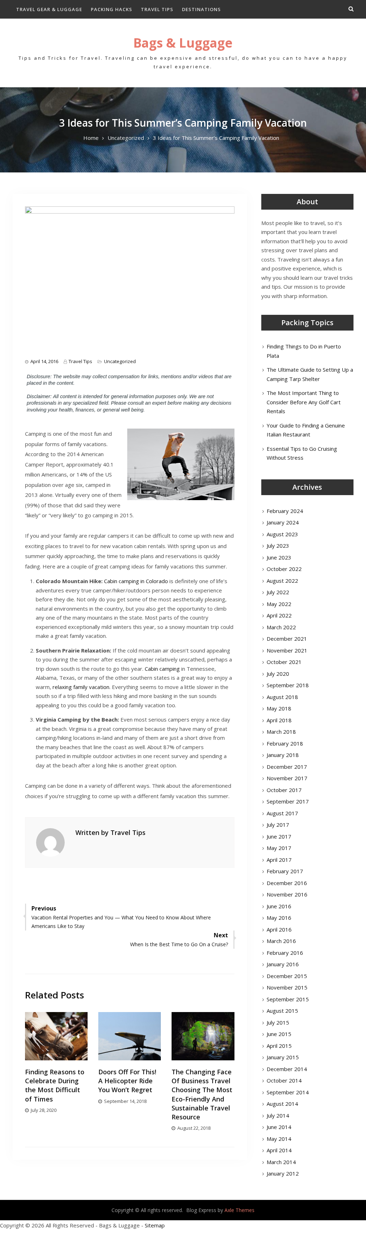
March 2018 (281, 731)
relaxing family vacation (81, 686)
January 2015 (283, 1057)
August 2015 (282, 1010)
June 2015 (279, 1033)
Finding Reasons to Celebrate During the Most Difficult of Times (54, 1085)
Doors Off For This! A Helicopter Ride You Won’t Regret (127, 1081)
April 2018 (279, 720)
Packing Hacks (111, 9)
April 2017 (279, 859)
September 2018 (288, 685)
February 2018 (285, 743)
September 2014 (288, 1092)
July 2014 (278, 1115)
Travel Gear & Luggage (49, 9)
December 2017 (287, 766)
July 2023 (278, 545)
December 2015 (287, 975)
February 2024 (285, 510)
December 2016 (287, 882)
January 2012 (283, 1173)
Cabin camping (162, 668)
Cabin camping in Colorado (136, 581)
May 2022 (279, 603)
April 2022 (279, 615)
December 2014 (287, 1069)
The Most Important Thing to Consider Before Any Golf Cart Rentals (304, 402)
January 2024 (283, 522)
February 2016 (285, 952)
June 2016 (279, 906)
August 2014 (282, 1103)
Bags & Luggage (183, 42)
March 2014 (281, 1162)
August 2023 (282, 534)
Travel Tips (157, 9)
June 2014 (279, 1126)
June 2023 (279, 557)
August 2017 (282, 813)
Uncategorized (120, 361)
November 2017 (287, 778)
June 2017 (279, 836)
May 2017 (279, 847)
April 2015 (279, 1045)
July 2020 (278, 673)
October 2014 (284, 1080)
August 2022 (282, 580)
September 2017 (288, 801)
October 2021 (284, 661)
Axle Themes (239, 1210)
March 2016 (281, 940)
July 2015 (278, 1022)
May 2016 (279, 917)
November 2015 (287, 987)
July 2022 (278, 592)
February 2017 (285, 871)
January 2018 (283, 754)
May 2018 (279, 708)
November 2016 (287, 894)
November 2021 (287, 650)
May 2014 (279, 1138)
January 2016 (283, 964)
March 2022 (281, 627)
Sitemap (155, 1225)
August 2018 (282, 696)
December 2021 (287, 638)
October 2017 (284, 789)
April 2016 (279, 929)
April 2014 (279, 1150)
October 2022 (284, 568)
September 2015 (288, 999)
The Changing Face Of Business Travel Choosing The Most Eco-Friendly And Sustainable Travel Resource (202, 1094)
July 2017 (278, 824)
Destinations (201, 9)
